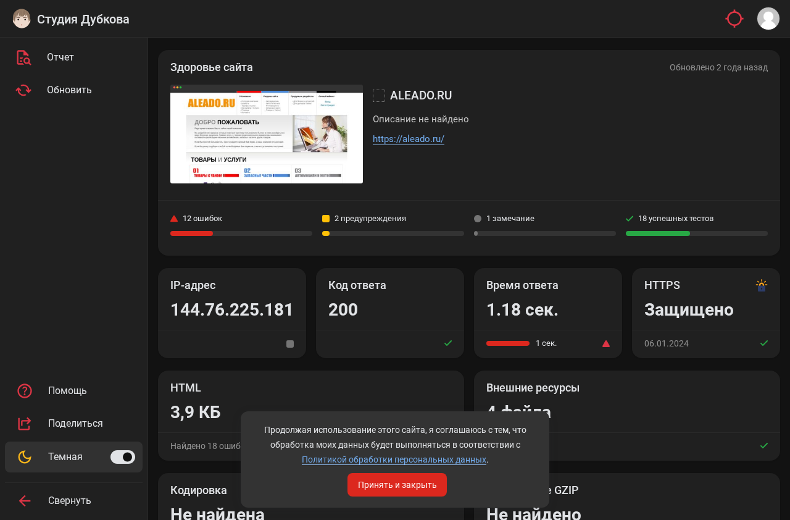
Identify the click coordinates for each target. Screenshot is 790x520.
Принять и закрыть (397, 485)
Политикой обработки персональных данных (394, 459)
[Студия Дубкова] (21, 18)
